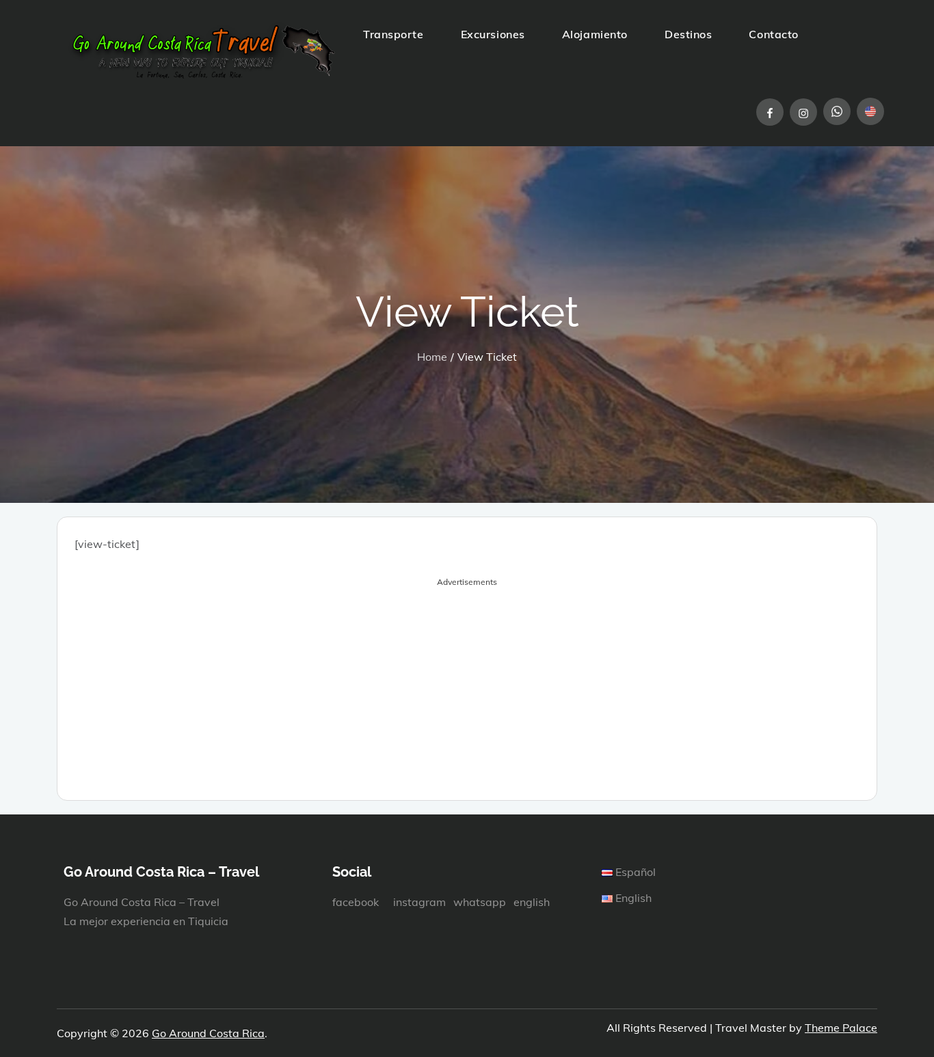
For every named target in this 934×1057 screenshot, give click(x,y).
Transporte (393, 34)
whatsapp (479, 902)
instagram (419, 902)
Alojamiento (595, 34)
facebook (355, 902)
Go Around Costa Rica (208, 1033)
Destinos (688, 34)
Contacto (773, 34)
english (531, 902)
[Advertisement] (467, 687)
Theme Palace (841, 1027)
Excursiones (493, 34)
